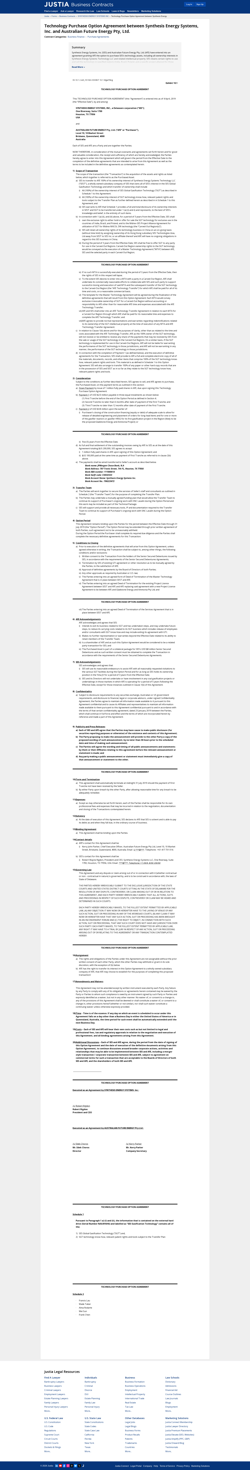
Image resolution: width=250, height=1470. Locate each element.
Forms (54, 16)
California (89, 1434)
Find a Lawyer (51, 11)
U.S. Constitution (52, 1422)
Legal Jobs (130, 1422)
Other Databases (135, 1418)
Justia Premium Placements (178, 1430)
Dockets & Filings (52, 1447)
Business (130, 1377)
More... (47, 1411)
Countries (130, 1447)
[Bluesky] (75, 1465)
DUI (86, 1394)
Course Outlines (173, 1394)
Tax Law (129, 1406)
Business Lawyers (53, 1385)
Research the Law (85, 11)
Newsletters (133, 11)
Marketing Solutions (151, 11)
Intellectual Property (135, 1394)
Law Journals (171, 1398)
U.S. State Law (93, 1418)
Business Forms (132, 1430)
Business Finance (76, 36)
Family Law (90, 1402)
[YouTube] (60, 1465)
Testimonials (171, 1447)
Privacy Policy (183, 1466)
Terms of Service (167, 1466)
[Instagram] (68, 1465)
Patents (129, 1438)
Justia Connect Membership (178, 1422)
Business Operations (135, 1385)
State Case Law (92, 1430)
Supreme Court (51, 1434)
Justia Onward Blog (174, 1443)
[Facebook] (64, 1465)
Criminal (89, 1385)
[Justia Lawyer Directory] (83, 1465)
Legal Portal (136, 1466)
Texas (87, 1447)
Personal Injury (92, 1406)
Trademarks (131, 1443)
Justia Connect (122, 1466)
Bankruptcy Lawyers (54, 1381)
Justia (46, 16)
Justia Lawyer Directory (176, 1426)
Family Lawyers (51, 1402)
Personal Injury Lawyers (56, 1406)
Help (156, 1466)
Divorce (88, 1390)
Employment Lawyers (54, 1394)
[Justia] (56, 4)
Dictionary (170, 1381)
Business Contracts (67, 16)
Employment (131, 1390)
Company (147, 1466)
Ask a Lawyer (67, 11)
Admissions (170, 1385)
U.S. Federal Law (53, 1418)
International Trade (134, 1398)
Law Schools (102, 11)
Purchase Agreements (98, 36)
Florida (88, 1438)
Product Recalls (132, 1434)
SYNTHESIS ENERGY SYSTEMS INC (93, 16)
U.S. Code (48, 1426)
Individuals (91, 1377)
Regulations (50, 1430)
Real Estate (130, 1402)
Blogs (168, 1402)
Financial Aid (171, 1390)
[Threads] (71, 1465)
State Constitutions (94, 1422)
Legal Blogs (130, 1426)
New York (89, 1443)
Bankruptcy (90, 1381)
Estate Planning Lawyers (56, 1398)
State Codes (90, 1426)
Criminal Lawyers (52, 1390)
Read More (77, 67)
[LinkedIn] (56, 1465)
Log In (189, 4)
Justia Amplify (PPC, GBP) (177, 1438)
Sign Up (200, 4)
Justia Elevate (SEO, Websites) (179, 1434)
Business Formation (135, 1381)
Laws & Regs (118, 11)
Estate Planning (92, 1398)
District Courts (51, 1443)
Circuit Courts (51, 1438)
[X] (79, 1465)
